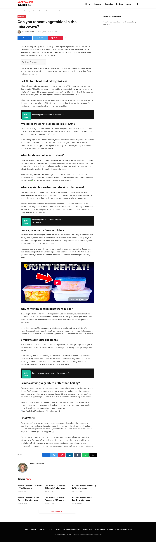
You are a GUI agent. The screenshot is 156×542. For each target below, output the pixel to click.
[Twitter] (10, 54)
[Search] (137, 4)
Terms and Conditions (103, 529)
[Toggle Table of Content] (41, 62)
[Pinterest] (10, 68)
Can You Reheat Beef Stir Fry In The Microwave (84, 487)
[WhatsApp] (10, 63)
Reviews (119, 4)
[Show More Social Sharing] (66, 38)
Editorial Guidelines (71, 529)
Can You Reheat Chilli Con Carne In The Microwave (28, 499)
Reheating (109, 4)
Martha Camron (29, 32)
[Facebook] (10, 50)
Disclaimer (87, 529)
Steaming (97, 4)
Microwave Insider (65, 535)
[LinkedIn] (10, 59)
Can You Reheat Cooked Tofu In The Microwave (30, 487)
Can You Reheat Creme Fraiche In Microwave (82, 499)
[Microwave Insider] (26, 4)
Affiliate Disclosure (123, 529)
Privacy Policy (54, 529)
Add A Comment (57, 511)
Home (87, 4)
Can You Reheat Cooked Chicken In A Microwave (55, 487)
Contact (42, 529)
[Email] (10, 72)
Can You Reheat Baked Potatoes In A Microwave (55, 499)
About (128, 4)
